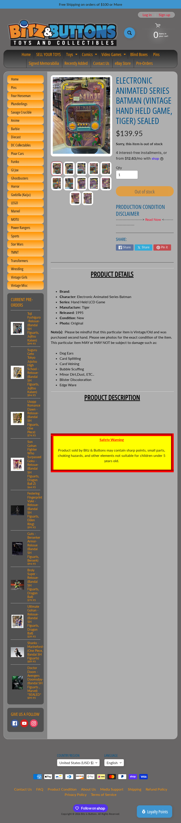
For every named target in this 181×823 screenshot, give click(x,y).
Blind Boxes (139, 54)
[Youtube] (24, 723)
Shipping (134, 789)
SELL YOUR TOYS (48, 54)
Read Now (153, 219)
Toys (72, 55)
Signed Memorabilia (44, 63)
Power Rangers (20, 227)
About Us (88, 789)
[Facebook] (15, 723)
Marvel (15, 211)
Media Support (111, 789)
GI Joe (15, 169)
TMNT (15, 252)
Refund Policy (156, 789)
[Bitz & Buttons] (62, 33)
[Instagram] (34, 723)
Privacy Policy (76, 794)
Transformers (19, 260)
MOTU (15, 219)
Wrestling (17, 268)
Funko (15, 161)
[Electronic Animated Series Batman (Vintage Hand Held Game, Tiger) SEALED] (56, 168)
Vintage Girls (19, 277)
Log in (147, 15)
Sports (15, 235)
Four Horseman (21, 95)
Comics (90, 55)
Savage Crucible (21, 112)
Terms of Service (103, 794)
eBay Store (123, 63)
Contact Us (101, 63)
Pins (156, 54)
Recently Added (76, 63)
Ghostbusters (19, 178)
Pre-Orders (144, 63)
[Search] (129, 32)
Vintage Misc (19, 285)
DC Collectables (21, 145)
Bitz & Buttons (89, 813)
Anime (15, 120)
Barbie (15, 128)
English (112, 763)
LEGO (14, 202)
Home (26, 54)
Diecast (16, 136)
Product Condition (62, 789)
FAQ (39, 789)
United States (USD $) (76, 763)
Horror (15, 186)
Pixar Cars (17, 153)
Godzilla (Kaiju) (21, 194)
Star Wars (17, 244)
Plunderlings (19, 103)
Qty (119, 167)
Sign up (164, 15)
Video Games (114, 55)
